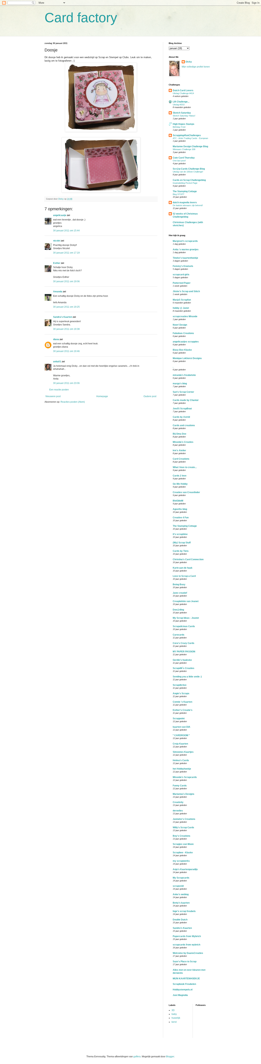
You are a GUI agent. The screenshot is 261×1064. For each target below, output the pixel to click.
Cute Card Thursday (184, 157)
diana (56, 339)
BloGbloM (178, 500)
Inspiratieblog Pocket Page (185, 183)
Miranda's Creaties (183, 442)
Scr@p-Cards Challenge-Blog (189, 168)
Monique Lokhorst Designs (187, 358)
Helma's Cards (181, 760)
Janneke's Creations (184, 819)
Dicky (189, 61)
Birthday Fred (179, 127)
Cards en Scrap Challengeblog (189, 180)
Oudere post (149, 396)
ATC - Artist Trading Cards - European (190, 138)
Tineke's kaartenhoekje (185, 258)
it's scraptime (180, 534)
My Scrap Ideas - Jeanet (186, 618)
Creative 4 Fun (181, 517)
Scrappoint (179, 718)
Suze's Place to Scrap (184, 961)
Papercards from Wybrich (187, 936)
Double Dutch (180, 919)
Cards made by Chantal (185, 400)
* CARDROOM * (181, 735)
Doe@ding (178, 609)
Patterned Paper (181, 283)
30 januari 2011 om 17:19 (66, 252)
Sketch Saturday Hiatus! (184, 116)
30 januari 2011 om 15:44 (66, 230)
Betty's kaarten (181, 902)
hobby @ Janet (181, 308)
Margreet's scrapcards (185, 241)
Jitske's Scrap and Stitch (186, 291)
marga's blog (180, 383)
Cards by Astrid (181, 417)
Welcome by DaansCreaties (188, 953)
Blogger (170, 1056)
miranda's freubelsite (184, 375)
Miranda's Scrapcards (185, 777)
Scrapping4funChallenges (187, 135)
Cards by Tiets (181, 551)
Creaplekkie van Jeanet (186, 601)
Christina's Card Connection (188, 559)
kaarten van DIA (181, 727)
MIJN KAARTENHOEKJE (186, 978)
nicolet (56, 240)
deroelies (178, 810)
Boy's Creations (181, 836)
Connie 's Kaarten (182, 702)
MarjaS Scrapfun (182, 299)
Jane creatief (180, 593)
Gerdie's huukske (182, 660)
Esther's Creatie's (182, 710)
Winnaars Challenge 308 (184, 149)
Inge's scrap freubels (184, 911)
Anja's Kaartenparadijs (185, 869)
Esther (56, 263)
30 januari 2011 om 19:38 (66, 329)
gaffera (137, 1056)
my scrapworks (181, 861)
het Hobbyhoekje (182, 768)
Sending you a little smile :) (187, 676)
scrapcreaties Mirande (185, 316)
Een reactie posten (59, 389)
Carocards (178, 634)
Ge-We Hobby (180, 484)
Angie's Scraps (181, 693)
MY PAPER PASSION (184, 651)
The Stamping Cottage (185, 191)
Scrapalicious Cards (184, 626)
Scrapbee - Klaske (183, 852)
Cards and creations (184, 425)
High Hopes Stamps (183, 124)
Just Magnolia (180, 995)
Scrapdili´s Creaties (183, 668)
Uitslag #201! (179, 104)
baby (174, 1014)
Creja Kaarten (180, 743)
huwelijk (176, 1018)
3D (173, 1010)
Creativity (178, 802)
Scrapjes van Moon (183, 844)
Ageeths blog (180, 509)
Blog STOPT (178, 194)
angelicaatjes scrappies (186, 341)
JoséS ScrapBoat (182, 408)
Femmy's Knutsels (183, 266)
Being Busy (179, 584)
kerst (174, 1022)
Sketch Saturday (182, 112)
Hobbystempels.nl (182, 989)
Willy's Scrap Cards (183, 827)
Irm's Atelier (179, 450)
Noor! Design (180, 325)
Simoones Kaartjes (183, 752)
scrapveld (178, 886)
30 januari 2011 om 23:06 (66, 383)
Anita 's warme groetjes (186, 249)
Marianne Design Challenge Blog (190, 146)
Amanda (57, 291)
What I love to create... (185, 467)
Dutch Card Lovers (183, 90)
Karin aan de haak (182, 568)
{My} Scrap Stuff (182, 542)
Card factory (81, 17)
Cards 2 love (179, 475)
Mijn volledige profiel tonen (196, 66)
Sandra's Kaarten (62, 317)
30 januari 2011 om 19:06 (66, 281)
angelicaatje (59, 215)
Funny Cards (180, 785)
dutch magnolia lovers (185, 202)
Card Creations (181, 459)
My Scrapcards (181, 877)
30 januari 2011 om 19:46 (66, 351)
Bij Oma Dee (179, 433)
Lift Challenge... (181, 101)
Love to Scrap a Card (184, 576)
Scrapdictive (179, 685)
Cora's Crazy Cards (183, 643)
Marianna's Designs (183, 794)
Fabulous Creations (183, 333)
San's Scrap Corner (183, 392)
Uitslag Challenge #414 (183, 93)
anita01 (57, 361)
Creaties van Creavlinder (186, 492)
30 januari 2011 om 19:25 (66, 307)
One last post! (179, 160)
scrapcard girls (181, 274)
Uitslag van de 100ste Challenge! (188, 172)
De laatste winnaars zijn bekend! (188, 205)
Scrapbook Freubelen (184, 984)
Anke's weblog (181, 894)
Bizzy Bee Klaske (182, 350)
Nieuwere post (53, 396)
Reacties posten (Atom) (73, 402)
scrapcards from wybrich (186, 944)
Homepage (102, 396)
